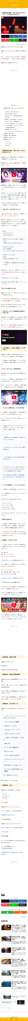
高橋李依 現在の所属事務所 (10, 135)
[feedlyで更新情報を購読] (7, 912)
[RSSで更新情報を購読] (20, 912)
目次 (12, 105)
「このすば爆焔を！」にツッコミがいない (14, 125)
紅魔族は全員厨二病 (10, 127)
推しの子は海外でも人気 (10, 114)
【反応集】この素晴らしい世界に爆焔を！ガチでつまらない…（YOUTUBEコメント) (14, 477)
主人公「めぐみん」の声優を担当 (12, 121)
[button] (22, 40)
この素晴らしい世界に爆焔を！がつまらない (13, 119)
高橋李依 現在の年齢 (8, 133)
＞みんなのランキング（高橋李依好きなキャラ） (13, 560)
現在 (3, 895)
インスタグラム (8, 143)
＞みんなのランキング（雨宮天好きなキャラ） (12, 578)
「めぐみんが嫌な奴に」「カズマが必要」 (14, 123)
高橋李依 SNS (7, 139)
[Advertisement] (14, 85)
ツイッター (7, 141)
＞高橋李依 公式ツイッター (8, 815)
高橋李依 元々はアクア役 (10, 129)
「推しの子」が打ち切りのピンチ (12, 112)
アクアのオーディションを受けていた (14, 131)
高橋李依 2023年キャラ (9, 137)
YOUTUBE (7, 145)
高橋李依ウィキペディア (12, 775)
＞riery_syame (4, 831)
